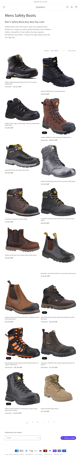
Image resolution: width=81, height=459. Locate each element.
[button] (4, 7)
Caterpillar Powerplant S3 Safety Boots (16, 219)
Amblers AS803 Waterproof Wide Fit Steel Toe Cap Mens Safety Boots (21, 83)
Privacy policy (38, 454)
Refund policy (29, 454)
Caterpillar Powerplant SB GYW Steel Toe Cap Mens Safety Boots (57, 219)
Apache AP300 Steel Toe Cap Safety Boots (53, 91)
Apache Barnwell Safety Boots (49, 408)
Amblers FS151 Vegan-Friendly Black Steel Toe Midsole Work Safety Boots (22, 124)
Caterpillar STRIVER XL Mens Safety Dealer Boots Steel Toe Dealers (58, 363)
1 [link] (27, 422)
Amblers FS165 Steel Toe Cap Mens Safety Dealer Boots (21, 255)
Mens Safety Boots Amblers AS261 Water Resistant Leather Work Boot (57, 318)
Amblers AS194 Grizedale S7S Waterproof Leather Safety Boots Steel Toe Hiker (21, 409)
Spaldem (11, 454)
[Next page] (54, 422)
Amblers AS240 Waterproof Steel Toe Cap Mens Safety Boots (58, 181)
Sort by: (46, 50)
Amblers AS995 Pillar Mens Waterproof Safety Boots (56, 137)
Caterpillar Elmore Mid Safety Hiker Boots (17, 170)
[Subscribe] (38, 438)
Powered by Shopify (19, 454)
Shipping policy (58, 454)
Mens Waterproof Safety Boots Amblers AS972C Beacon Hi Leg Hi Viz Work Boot (21, 363)
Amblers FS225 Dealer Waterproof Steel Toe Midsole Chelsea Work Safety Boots (22, 318)
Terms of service (48, 454)
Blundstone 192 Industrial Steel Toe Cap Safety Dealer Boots (58, 273)
